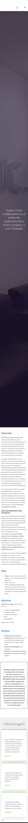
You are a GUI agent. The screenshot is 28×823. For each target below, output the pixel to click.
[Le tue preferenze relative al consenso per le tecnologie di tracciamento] (2, 820)
